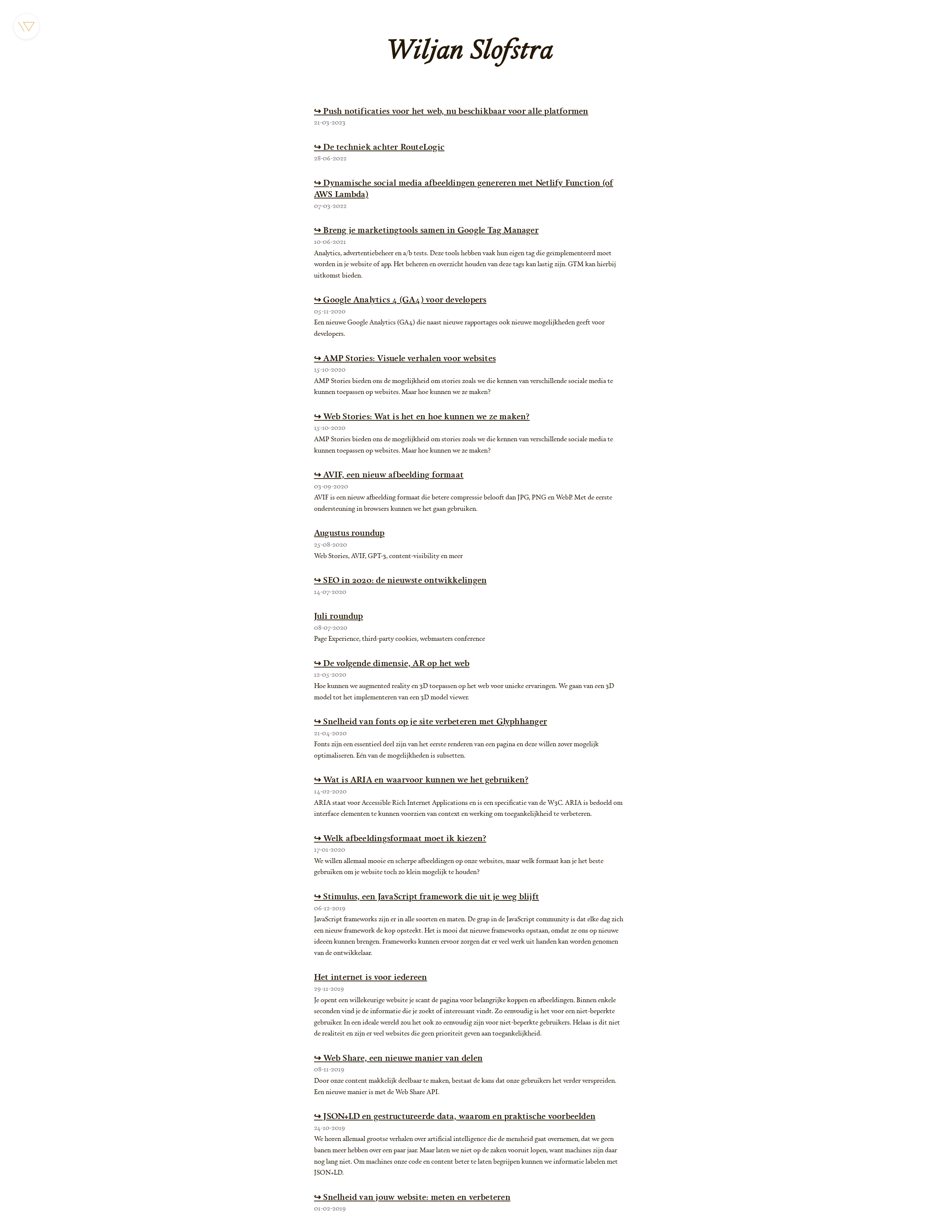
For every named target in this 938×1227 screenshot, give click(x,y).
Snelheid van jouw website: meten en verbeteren (412, 1196)
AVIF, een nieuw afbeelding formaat (389, 474)
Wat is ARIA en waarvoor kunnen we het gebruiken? (421, 779)
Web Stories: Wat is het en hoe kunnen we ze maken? (422, 416)
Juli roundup (338, 615)
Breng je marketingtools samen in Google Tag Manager (426, 229)
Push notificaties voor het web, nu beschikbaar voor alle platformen (451, 110)
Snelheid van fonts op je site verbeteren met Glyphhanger (430, 721)
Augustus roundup (349, 532)
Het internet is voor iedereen (370, 976)
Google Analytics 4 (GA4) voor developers (400, 299)
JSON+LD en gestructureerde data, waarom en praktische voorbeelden (454, 1116)
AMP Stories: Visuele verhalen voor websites (405, 358)
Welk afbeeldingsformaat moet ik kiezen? (400, 838)
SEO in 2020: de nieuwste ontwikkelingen (400, 579)
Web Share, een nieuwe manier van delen (398, 1057)
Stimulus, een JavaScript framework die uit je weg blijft (426, 896)
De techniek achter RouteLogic (379, 146)
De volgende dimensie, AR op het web (391, 663)
